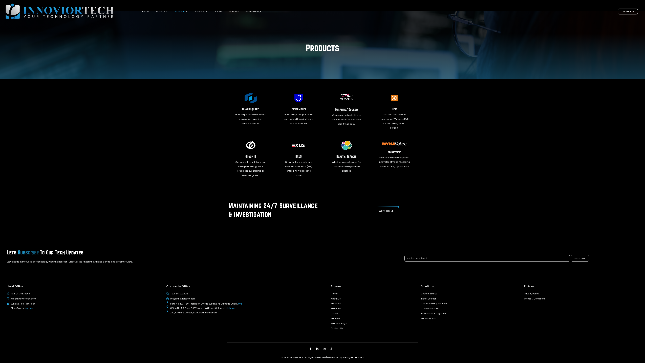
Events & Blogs (253, 11)
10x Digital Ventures (353, 357)
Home (145, 11)
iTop (394, 109)
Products (180, 11)
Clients (219, 11)
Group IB (250, 156)
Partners (234, 11)
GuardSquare (250, 109)
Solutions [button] (200, 11)
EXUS (298, 156)
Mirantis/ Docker (346, 109)
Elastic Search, (346, 156)
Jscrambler (298, 109)
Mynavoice (394, 152)
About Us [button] (160, 11)
